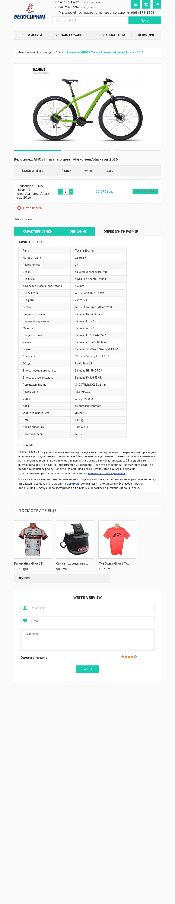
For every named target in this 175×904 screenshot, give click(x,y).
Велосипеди (31, 35)
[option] (87, 105)
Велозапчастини (110, 35)
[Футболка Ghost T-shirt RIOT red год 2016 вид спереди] (117, 540)
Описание (78, 231)
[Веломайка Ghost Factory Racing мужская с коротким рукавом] (33, 540)
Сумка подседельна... (72, 563)
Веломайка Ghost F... (29, 563)
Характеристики (37, 231)
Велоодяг (146, 35)
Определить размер (121, 231)
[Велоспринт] (30, 10)
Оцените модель (33, 657)
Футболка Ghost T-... (113, 563)
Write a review (23, 219)
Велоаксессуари (69, 35)
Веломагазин (26, 52)
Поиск (144, 20)
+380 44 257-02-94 (65, 7)
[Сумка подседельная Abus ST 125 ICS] (75, 540)
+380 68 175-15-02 (65, 2)
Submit (88, 669)
